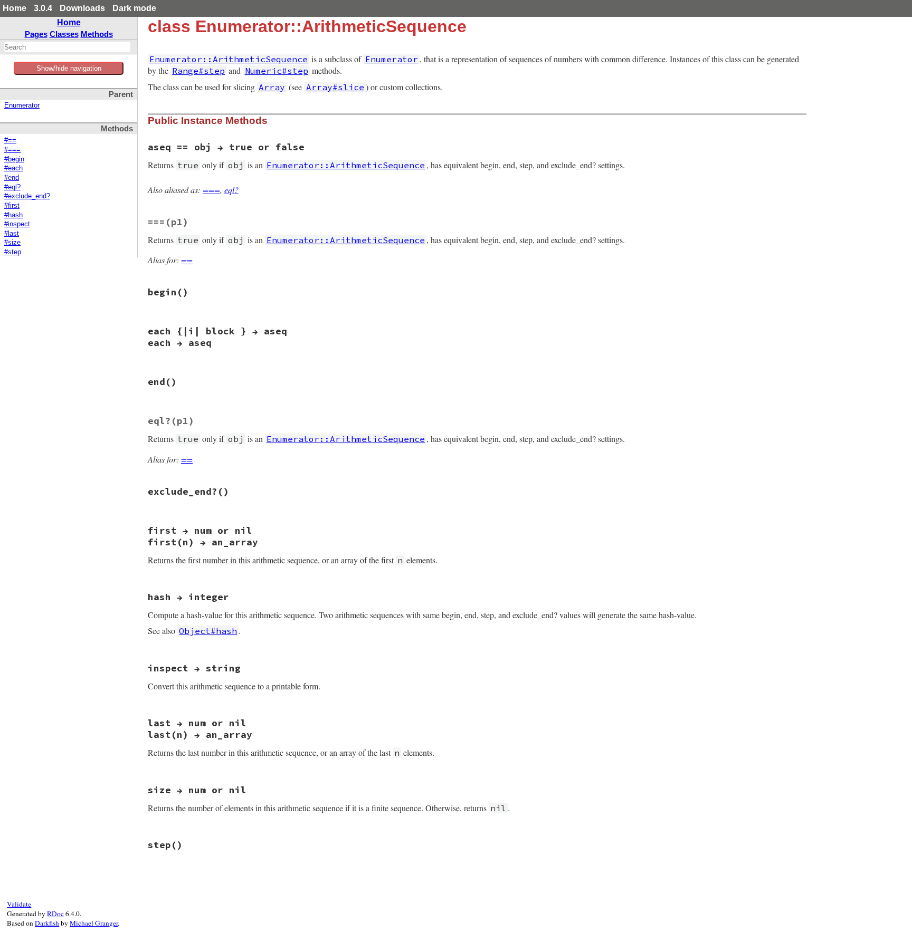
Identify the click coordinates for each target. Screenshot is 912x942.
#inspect (17, 224)
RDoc (55, 913)
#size (12, 242)
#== (10, 140)
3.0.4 (43, 8)
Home (14, 8)
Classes (64, 34)
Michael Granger (94, 923)
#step (12, 252)
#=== (12, 149)
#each (13, 168)
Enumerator (22, 105)
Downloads (82, 8)
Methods (97, 34)
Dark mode (134, 8)
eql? (231, 189)
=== (211, 189)
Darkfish (47, 923)
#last (11, 233)
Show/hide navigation (68, 68)
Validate (19, 904)
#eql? (12, 187)
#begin (14, 159)
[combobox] (67, 47)
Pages (36, 34)
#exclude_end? (27, 196)
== (187, 259)
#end (11, 177)
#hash (13, 215)
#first (12, 205)
